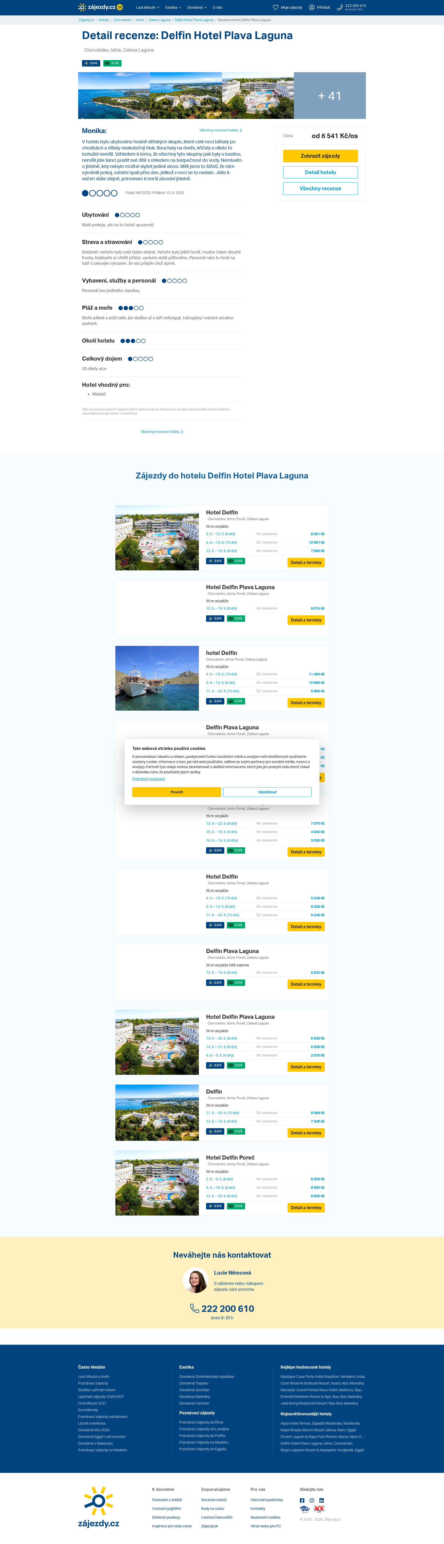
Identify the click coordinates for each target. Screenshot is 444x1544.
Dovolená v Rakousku (95, 1443)
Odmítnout (267, 792)
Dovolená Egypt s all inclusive (101, 1436)
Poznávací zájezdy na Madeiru (102, 1450)
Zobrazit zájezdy (320, 156)
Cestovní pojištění (166, 1508)
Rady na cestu (212, 1508)
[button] (147, 7)
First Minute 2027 (92, 1403)
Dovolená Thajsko (193, 1383)
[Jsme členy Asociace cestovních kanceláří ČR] (319, 1509)
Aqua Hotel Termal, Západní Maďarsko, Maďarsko (320, 1423)
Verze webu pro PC (266, 1526)
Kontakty (258, 1508)
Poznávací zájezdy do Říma (201, 1422)
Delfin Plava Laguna (232, 727)
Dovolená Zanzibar (194, 1390)
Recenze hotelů (214, 1500)
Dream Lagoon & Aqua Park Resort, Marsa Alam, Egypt (323, 1436)
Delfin (214, 1091)
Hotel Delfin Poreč (230, 1157)
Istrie (140, 20)
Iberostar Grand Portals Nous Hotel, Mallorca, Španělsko (323, 1390)
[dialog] (222, 772)
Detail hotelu (320, 172)
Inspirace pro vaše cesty (172, 1526)
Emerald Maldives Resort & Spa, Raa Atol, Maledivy (321, 1396)
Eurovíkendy (88, 1410)
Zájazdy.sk (209, 1526)
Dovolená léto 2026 (93, 1430)
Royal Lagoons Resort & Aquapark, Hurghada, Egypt (322, 1450)
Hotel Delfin (222, 876)
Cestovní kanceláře (217, 1517)
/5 (93, 63)
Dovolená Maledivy (194, 1396)
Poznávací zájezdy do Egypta (202, 1449)
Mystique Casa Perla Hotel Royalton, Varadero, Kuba (323, 1376)
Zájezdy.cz (86, 20)
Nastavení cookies (265, 1517)
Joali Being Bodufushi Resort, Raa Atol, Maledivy (319, 1403)
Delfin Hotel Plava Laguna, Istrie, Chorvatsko (317, 1443)
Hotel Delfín (222, 512)
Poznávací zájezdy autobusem (102, 1416)
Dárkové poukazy (166, 1517)
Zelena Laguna (159, 20)
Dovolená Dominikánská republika (206, 1376)
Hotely (104, 20)
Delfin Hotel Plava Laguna (194, 20)
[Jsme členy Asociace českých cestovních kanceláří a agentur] (307, 1509)
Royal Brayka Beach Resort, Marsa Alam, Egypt (318, 1430)
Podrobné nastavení (148, 779)
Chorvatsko (123, 20)
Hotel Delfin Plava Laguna (240, 586)
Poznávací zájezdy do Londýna (204, 1429)
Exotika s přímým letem (96, 1390)
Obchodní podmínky (267, 1500)
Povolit (177, 792)
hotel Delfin (221, 652)
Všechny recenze (320, 188)
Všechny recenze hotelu (219, 130)
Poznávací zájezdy (93, 1383)
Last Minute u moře (93, 1376)
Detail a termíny (306, 562)
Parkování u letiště (167, 1500)
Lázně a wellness (92, 1423)
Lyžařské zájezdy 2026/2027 (101, 1396)
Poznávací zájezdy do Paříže (202, 1435)
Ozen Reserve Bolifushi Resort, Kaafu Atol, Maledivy (322, 1383)
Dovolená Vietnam (194, 1403)
